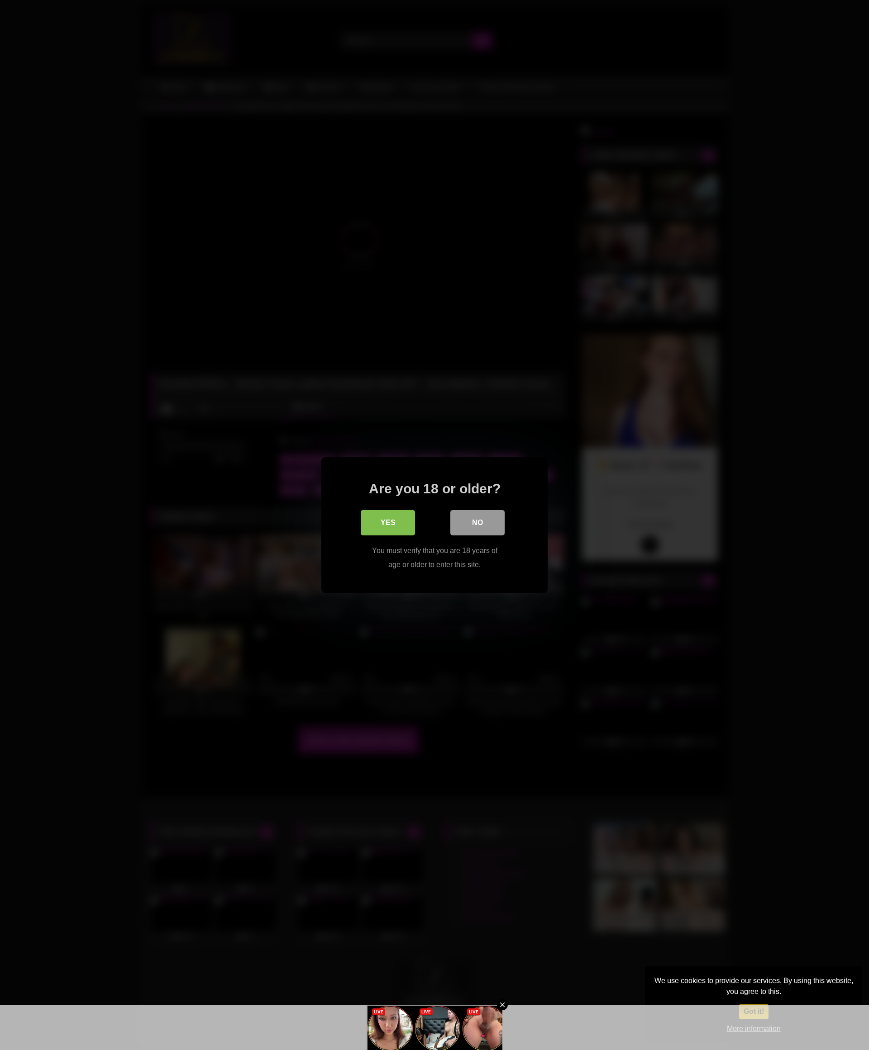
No (477, 522)
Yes (388, 522)
